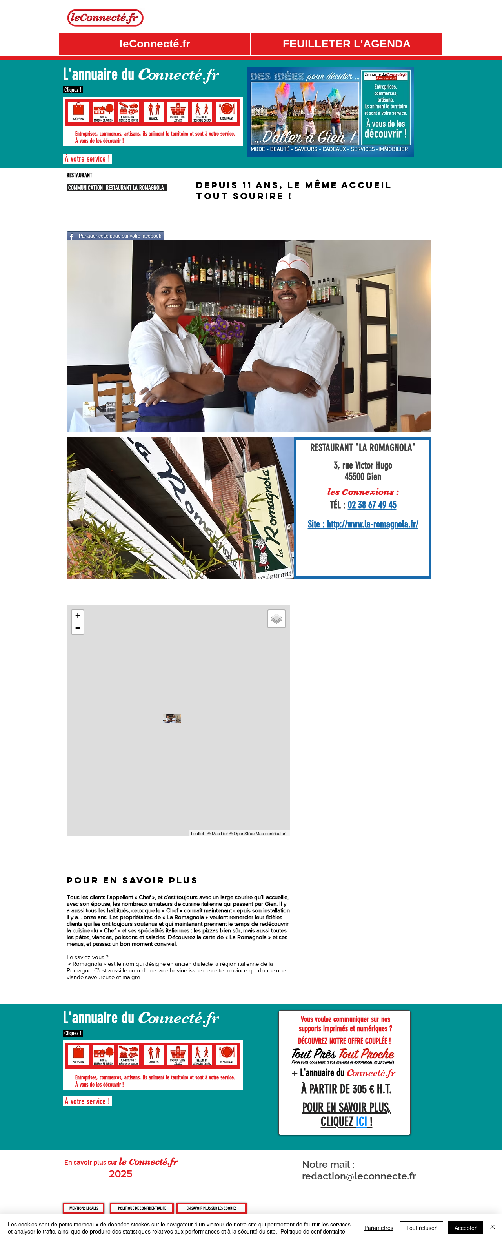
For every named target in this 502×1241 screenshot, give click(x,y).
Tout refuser (421, 1228)
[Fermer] (492, 1228)
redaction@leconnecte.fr (359, 1176)
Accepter (466, 1228)
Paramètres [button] (378, 1228)
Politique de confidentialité (312, 1231)
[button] (346, 44)
